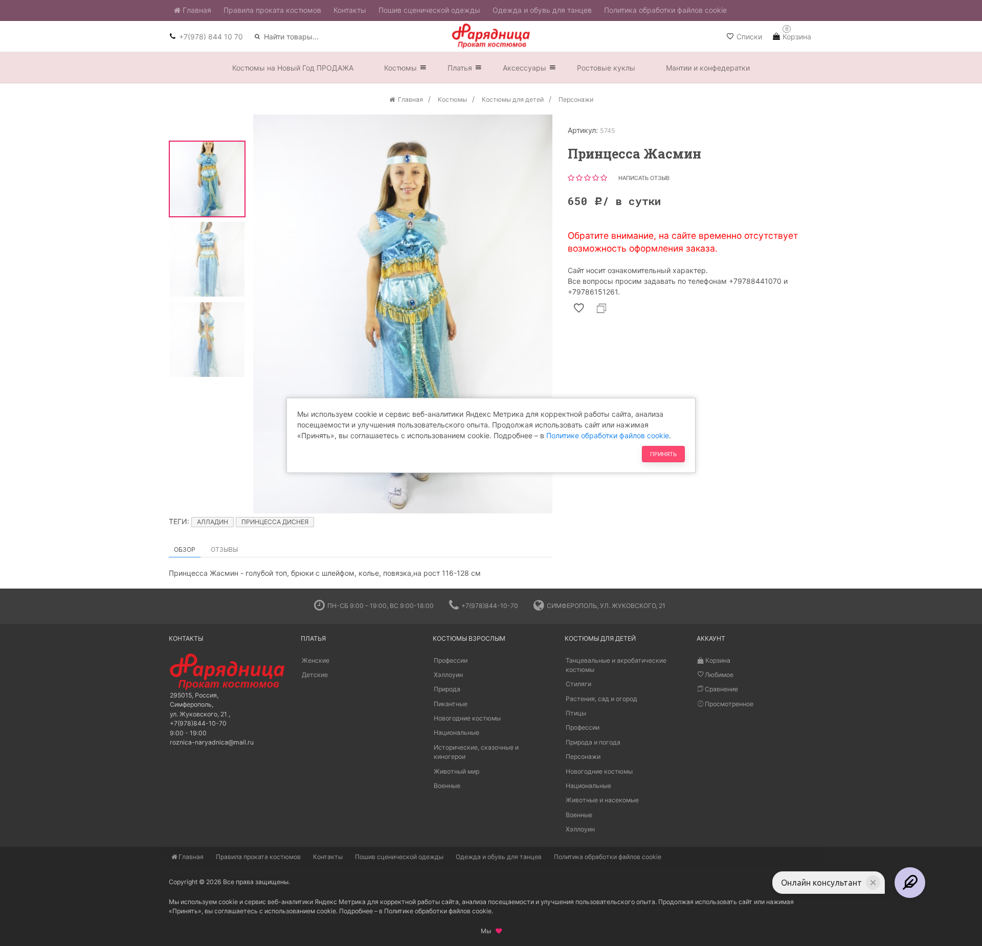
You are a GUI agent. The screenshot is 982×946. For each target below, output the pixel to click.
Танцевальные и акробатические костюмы (616, 665)
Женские (315, 660)
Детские (315, 675)
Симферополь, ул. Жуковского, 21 (606, 606)
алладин (212, 522)
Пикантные (450, 704)
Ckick (487, 580)
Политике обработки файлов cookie (607, 435)
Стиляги (578, 684)
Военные (447, 786)
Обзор (184, 549)
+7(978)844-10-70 (489, 606)
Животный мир (456, 771)
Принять (663, 454)
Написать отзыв (643, 178)
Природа (447, 689)
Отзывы (224, 549)
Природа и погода (593, 742)
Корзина (717, 660)
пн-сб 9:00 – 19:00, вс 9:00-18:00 (380, 606)
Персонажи (583, 756)
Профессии (450, 660)
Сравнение (720, 689)
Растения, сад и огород (601, 699)
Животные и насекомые (602, 800)
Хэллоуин (448, 675)
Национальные (456, 732)
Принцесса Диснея (274, 522)
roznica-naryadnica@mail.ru (212, 742)
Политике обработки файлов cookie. (438, 911)
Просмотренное (728, 704)
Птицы (576, 713)
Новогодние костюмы (467, 718)
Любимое (718, 675)
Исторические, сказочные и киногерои (476, 752)
